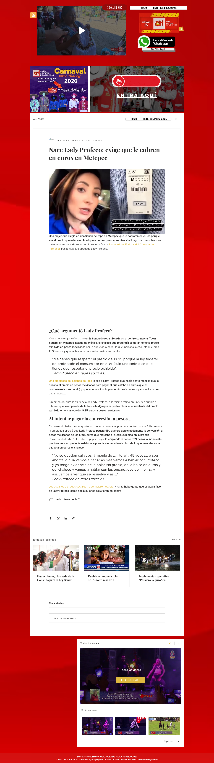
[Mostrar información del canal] (178, 643)
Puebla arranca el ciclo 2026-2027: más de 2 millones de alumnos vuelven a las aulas (106, 578)
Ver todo (176, 539)
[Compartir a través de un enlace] (73, 518)
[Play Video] (97, 726)
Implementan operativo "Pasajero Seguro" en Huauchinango (154, 578)
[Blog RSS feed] (33, 15)
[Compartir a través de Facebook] (50, 518)
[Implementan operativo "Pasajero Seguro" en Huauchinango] (157, 558)
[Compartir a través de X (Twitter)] (58, 518)
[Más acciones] (163, 140)
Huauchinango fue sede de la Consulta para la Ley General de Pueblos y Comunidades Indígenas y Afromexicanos (55, 578)
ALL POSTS (38, 119)
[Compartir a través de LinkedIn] (65, 518)
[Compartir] (170, 643)
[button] (164, 7)
